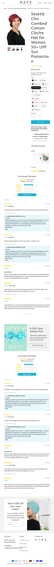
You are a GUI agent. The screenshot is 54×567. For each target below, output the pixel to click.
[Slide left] (5, 48)
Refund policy (26, 563)
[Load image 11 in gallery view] (17, 49)
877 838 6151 (8, 545)
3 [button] (27, 314)
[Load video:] (40, 158)
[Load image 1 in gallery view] (9, 49)
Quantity (33, 113)
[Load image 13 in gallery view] (21, 49)
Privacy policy (34, 563)
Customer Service (24, 540)
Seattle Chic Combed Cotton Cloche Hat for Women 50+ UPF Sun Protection (39, 8)
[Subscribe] (22, 524)
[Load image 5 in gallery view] (13, 49)
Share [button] (33, 167)
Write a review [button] (27, 194)
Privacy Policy (23, 547)
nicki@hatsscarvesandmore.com (13, 548)
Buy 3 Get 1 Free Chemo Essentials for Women (17, 8)
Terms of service (43, 563)
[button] (3, 3)
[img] (8, 204)
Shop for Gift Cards (38, 345)
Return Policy (23, 543)
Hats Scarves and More (16, 563)
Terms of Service (24, 550)
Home (5, 8)
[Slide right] (25, 48)
